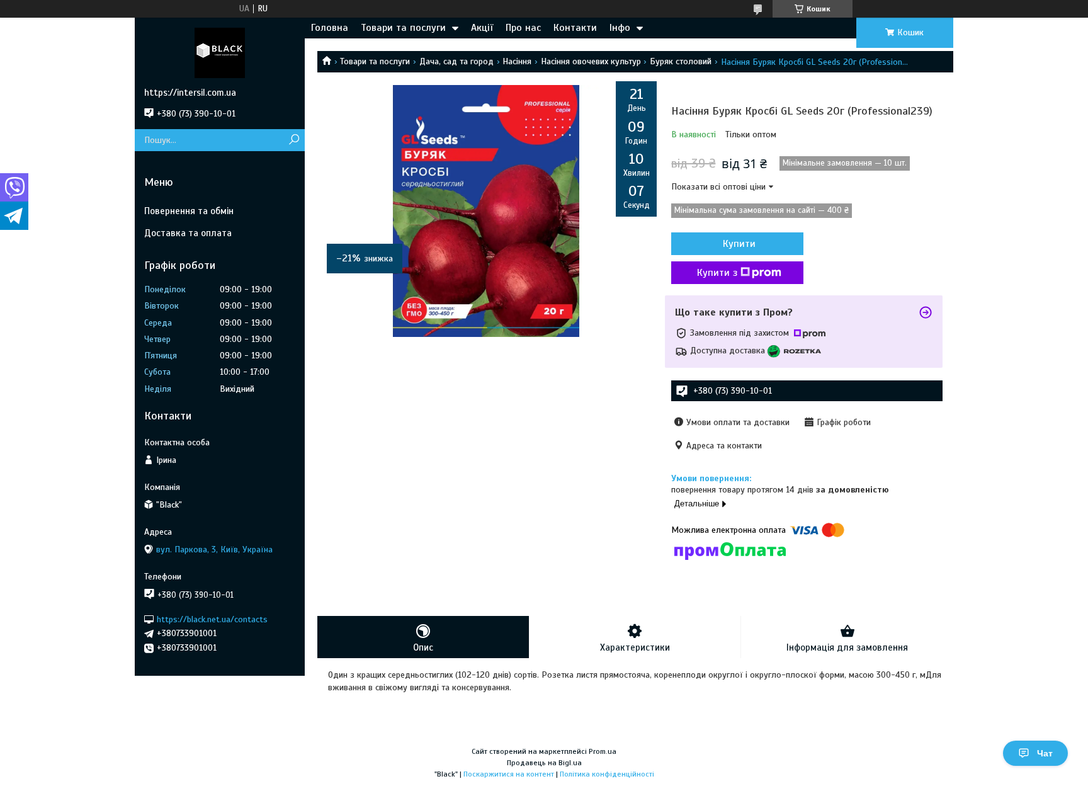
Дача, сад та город (456, 61)
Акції (482, 27)
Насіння (516, 61)
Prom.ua (602, 751)
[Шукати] (294, 140)
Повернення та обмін (189, 211)
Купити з (717, 272)
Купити (739, 243)
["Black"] (219, 52)
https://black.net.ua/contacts (212, 618)
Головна (329, 27)
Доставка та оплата (188, 233)
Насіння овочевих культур (591, 61)
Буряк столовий (680, 61)
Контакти (575, 27)
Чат (1045, 753)
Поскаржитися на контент (508, 774)
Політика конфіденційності (607, 774)
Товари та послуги (403, 27)
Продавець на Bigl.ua (544, 762)
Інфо (619, 27)
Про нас (523, 27)
